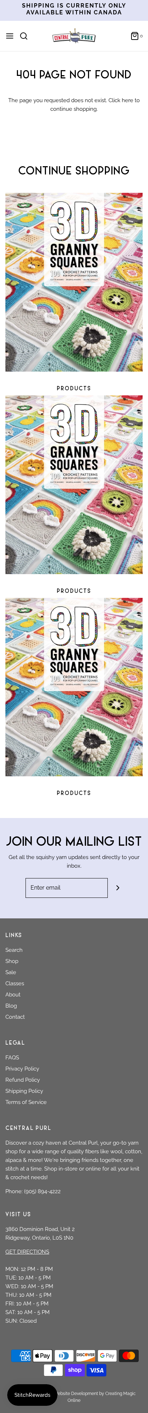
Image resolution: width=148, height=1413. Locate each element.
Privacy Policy (22, 1069)
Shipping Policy (24, 1091)
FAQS (12, 1057)
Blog (11, 1006)
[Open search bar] (26, 36)
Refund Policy (22, 1080)
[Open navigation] (9, 36)
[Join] (118, 888)
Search (14, 950)
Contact (15, 1017)
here (127, 100)
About (12, 994)
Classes (14, 983)
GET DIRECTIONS (27, 1252)
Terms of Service (26, 1102)
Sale (10, 972)
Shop (11, 961)
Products (74, 389)
